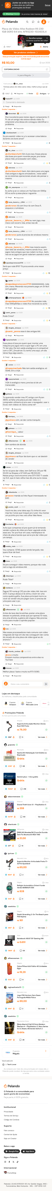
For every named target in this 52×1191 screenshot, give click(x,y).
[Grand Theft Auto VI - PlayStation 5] (10, 812)
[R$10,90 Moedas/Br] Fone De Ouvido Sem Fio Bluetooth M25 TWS (32, 833)
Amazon (20, 802)
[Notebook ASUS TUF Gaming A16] (10, 946)
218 (24, 789)
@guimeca (10, 420)
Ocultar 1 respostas (8, 109)
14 (22, 846)
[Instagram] (6, 1162)
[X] (14, 1162)
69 (24, 766)
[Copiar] (46, 69)
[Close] (47, 38)
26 (23, 1040)
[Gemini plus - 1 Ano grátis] (10, 784)
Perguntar (20, 94)
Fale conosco (9, 1130)
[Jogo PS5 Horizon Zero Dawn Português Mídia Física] (10, 1003)
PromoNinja (11, 1173)
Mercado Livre (22, 858)
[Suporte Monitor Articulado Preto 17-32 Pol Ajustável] (10, 869)
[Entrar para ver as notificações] (38, 21)
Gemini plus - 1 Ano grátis (27, 777)
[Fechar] (2, 5)
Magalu (19, 882)
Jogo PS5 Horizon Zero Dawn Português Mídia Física (29, 996)
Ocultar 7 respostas (8, 146)
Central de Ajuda (10, 1134)
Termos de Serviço (11, 1116)
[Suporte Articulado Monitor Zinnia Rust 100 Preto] (10, 732)
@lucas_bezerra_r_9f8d (17, 220)
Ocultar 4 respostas (9, 412)
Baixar (48, 5)
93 (24, 817)
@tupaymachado (13, 368)
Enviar (31, 94)
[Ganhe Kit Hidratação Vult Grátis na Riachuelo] (10, 761)
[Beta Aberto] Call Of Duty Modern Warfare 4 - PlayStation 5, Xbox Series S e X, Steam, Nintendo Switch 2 (32, 1026)
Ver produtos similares (24, 52)
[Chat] (33, 21)
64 (24, 950)
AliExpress (20, 829)
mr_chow (19, 84)
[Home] (3, 1064)
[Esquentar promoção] (11, 93)
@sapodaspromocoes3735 (18, 284)
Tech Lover (11, 1064)
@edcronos (11, 205)
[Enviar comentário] (46, 684)
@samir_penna (12, 331)
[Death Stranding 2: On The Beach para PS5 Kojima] (10, 922)
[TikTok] (18, 1162)
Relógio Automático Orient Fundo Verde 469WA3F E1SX (31, 886)
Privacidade (8, 1112)
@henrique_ (11, 432)
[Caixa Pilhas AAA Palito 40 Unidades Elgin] (10, 974)
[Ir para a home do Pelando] (10, 22)
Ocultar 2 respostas (9, 276)
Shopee (19, 721)
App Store (30, 1151)
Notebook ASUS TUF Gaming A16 (30, 938)
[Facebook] (10, 1162)
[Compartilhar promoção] (46, 730)
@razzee (9, 495)
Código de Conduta (11, 1120)
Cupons (16, 1052)
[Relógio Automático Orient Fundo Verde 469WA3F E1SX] (10, 893)
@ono (8, 655)
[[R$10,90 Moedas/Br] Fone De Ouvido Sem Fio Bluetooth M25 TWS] (10, 840)
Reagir (7, 106)
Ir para (24, 75)
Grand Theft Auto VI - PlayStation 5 (31, 805)
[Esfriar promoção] (3, 93)
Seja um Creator (10, 1138)
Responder (17, 106)
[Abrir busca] (27, 21)
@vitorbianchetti (13, 154)
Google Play (14, 1151)
